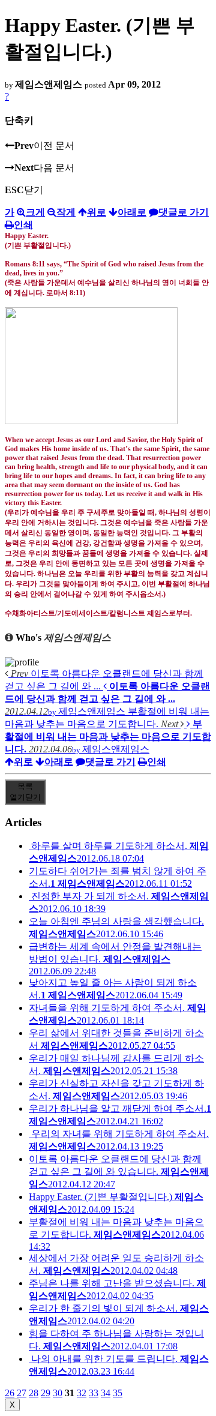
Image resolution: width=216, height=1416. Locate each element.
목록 (25, 792)
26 (9, 1393)
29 (45, 1393)
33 (93, 1393)
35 (117, 1393)
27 (21, 1393)
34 (105, 1393)
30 (57, 1393)
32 (81, 1393)
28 (33, 1393)
